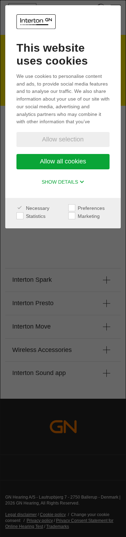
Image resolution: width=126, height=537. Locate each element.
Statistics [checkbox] (35, 216)
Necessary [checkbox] (36, 208)
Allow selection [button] (63, 139)
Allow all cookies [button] (63, 161)
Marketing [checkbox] (88, 216)
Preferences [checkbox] (90, 208)
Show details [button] (60, 182)
